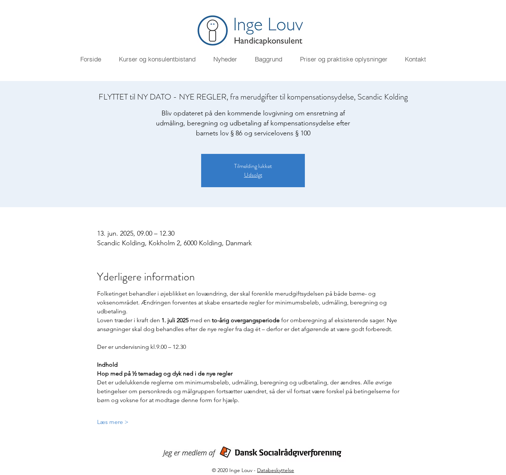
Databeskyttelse (275, 470)
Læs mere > (113, 421)
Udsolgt (253, 175)
